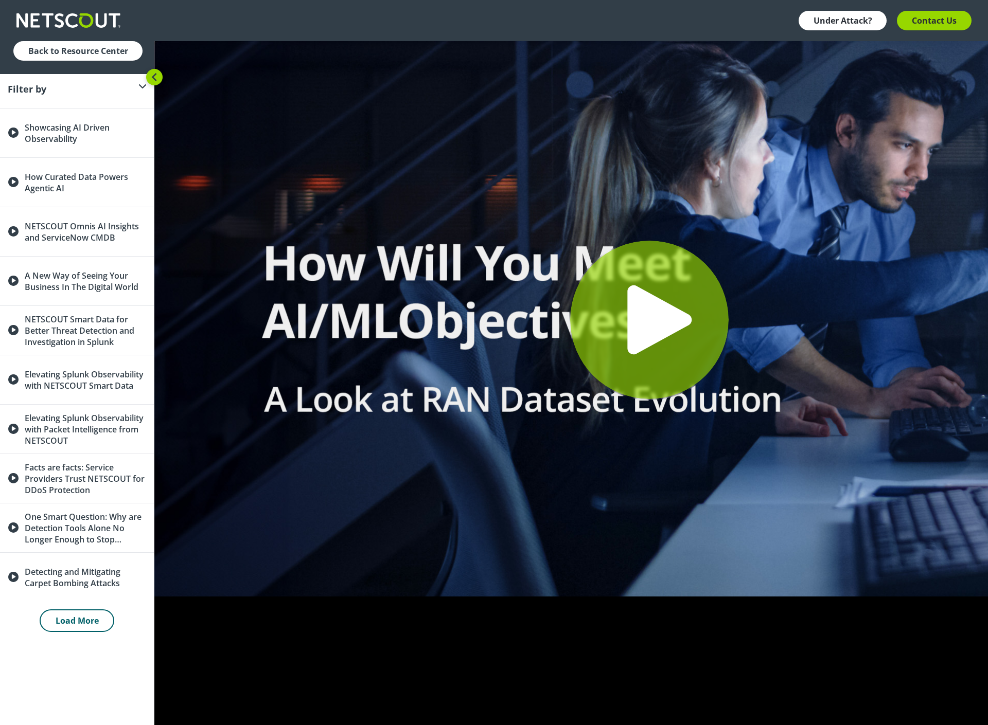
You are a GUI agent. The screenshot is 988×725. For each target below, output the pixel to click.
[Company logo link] (71, 20)
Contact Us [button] (934, 20)
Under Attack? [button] (843, 20)
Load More (77, 620)
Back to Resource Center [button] (78, 51)
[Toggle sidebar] (154, 77)
